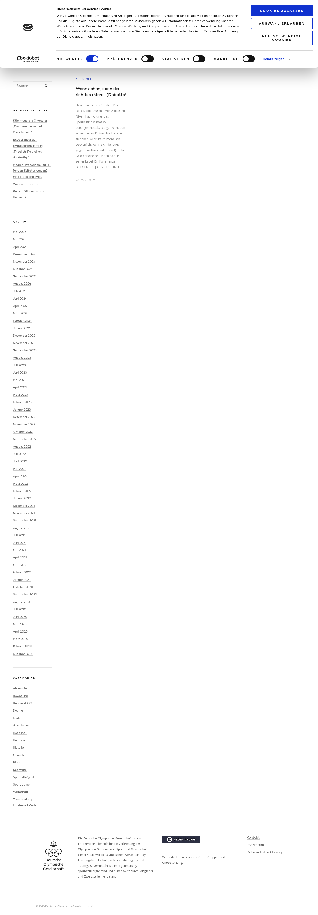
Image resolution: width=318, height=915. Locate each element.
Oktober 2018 (23, 653)
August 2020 (22, 602)
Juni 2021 (19, 542)
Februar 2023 (22, 402)
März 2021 (20, 565)
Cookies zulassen (282, 11)
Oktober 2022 (23, 431)
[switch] (147, 58)
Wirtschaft (20, 792)
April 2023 (20, 387)
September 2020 (25, 594)
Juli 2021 (19, 535)
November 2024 (24, 261)
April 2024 (20, 306)
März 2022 (20, 483)
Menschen (20, 755)
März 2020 (20, 639)
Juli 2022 (19, 454)
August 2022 (22, 446)
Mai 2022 (19, 468)
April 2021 (20, 557)
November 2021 (24, 513)
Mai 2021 (19, 550)
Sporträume (21, 784)
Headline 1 (20, 732)
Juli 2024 (19, 291)
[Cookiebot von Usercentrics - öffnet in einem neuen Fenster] (28, 59)
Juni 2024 (20, 298)
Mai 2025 (19, 239)
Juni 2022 (20, 461)
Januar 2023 (22, 409)
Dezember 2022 (24, 417)
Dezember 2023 (24, 335)
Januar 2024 (22, 328)
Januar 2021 (22, 579)
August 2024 (22, 283)
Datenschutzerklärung (264, 852)
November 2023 (24, 343)
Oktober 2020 (23, 587)
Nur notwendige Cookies (282, 38)
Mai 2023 (19, 380)
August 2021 (22, 528)
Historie (18, 747)
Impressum (255, 845)
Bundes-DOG (22, 703)
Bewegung (20, 695)
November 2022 (24, 424)
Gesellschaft (22, 725)
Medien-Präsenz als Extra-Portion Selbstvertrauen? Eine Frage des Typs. (32, 170)
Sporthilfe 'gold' (23, 777)
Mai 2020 (20, 624)
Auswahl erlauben (282, 23)
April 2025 (20, 247)
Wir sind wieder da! (26, 184)
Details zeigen (273, 59)
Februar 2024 (22, 320)
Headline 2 (20, 740)
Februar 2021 (22, 572)
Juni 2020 (20, 616)
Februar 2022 (22, 491)
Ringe (17, 762)
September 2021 (24, 520)
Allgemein (20, 688)
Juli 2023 (19, 365)
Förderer (18, 718)
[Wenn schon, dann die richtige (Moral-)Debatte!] (101, 103)
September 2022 (25, 439)
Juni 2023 (20, 372)
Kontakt (253, 837)
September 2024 (25, 276)
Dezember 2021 (24, 505)
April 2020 (20, 631)
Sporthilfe (20, 769)
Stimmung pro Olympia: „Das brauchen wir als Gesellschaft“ (30, 126)
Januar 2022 (22, 498)
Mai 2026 (19, 232)
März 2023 (20, 394)
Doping (18, 710)
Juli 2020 (19, 609)
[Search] (46, 86)
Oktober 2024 (23, 269)
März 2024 (20, 313)
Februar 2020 (22, 646)
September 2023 (25, 350)
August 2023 (22, 357)
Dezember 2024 (24, 254)
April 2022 (20, 476)
